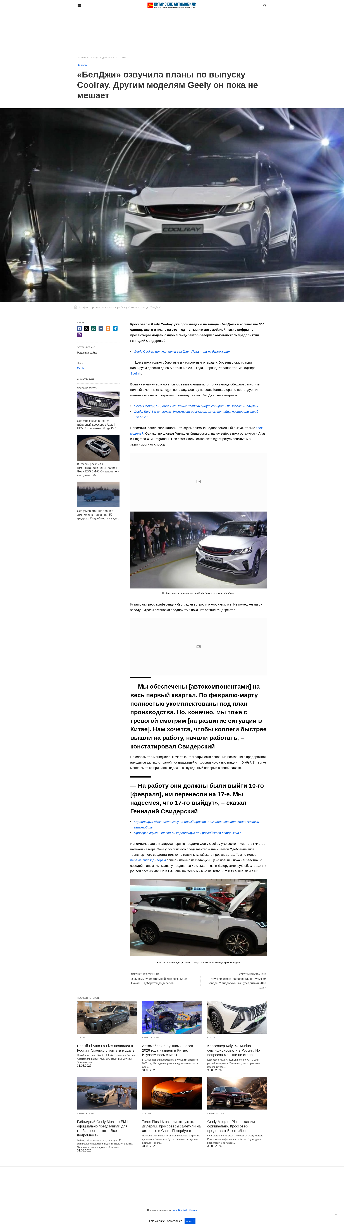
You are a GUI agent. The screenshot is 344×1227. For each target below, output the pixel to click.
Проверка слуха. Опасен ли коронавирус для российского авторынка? (187, 833)
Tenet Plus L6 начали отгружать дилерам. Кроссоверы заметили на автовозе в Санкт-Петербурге (171, 1126)
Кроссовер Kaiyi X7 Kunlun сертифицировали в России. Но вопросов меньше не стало (233, 1050)
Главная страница (87, 58)
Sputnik (135, 373)
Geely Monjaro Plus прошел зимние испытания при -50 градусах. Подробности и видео (98, 514)
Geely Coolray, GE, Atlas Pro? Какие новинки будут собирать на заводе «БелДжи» (196, 406)
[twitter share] (86, 328)
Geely (80, 368)
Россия (81, 1038)
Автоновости (150, 1038)
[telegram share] (115, 328)
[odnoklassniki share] (108, 328)
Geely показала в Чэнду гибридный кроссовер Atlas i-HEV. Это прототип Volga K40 (96, 424)
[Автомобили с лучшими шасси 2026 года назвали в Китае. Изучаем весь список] (172, 1017)
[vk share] (101, 328)
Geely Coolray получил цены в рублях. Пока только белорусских (182, 351)
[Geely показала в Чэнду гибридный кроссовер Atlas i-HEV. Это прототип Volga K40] (98, 404)
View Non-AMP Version (185, 1210)
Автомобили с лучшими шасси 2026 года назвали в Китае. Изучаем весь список (167, 1050)
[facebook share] (79, 328)
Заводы (122, 58)
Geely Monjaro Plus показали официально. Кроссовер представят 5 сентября (231, 1126)
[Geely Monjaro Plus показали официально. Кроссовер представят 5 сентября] (237, 1093)
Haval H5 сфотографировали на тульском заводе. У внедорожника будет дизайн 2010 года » (237, 983)
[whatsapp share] (93, 328)
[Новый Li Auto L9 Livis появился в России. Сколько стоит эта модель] (107, 1017)
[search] (265, 5)
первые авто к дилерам (148, 860)
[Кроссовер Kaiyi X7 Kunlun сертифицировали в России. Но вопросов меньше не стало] (237, 1017)
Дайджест (108, 58)
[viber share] (79, 335)
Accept (190, 1221)
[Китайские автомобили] (172, 5)
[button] (198, 550)
